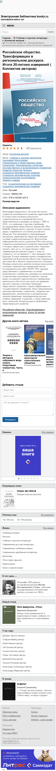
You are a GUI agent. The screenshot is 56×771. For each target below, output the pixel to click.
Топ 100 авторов (24, 520)
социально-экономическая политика (21, 175)
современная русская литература (18, 544)
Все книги (49, 321)
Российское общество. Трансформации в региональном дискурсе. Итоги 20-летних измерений (23, 312)
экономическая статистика (29, 165)
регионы (27, 170)
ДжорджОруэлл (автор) (13, 635)
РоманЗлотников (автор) (13, 655)
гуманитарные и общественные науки (22, 163)
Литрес (34, 712)
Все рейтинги (47, 515)
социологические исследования (18, 177)
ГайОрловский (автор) (12, 647)
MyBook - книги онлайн (42, 720)
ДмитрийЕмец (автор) (12, 659)
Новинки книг (8, 729)
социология (8, 165)
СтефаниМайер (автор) (13, 639)
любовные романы (11, 533)
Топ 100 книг (8, 520)
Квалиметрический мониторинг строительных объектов (34, 359)
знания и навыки (11, 180)
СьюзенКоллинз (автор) (13, 651)
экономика (8, 160)
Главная (6, 38)
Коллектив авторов (14, 40)
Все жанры (48, 528)
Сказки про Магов (26, 491)
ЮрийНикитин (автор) (12, 643)
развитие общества (12, 170)
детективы (7, 556)
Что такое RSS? (10, 733)
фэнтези (6, 537)
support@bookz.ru (10, 741)
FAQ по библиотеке (11, 716)
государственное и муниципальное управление (26, 168)
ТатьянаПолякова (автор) (14, 663)
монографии (21, 160)
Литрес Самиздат (39, 716)
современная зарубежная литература (19, 552)
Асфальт (21, 684)
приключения (8, 564)
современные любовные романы (17, 548)
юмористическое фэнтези (29, 494)
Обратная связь (9, 712)
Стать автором (9, 720)
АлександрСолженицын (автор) (17, 667)
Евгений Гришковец (27, 687)
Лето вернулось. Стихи (29, 607)
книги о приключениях (12, 568)
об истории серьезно (12, 560)
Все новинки (48, 432)
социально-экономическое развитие (21, 173)
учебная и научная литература (16, 540)
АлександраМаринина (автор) (16, 670)
